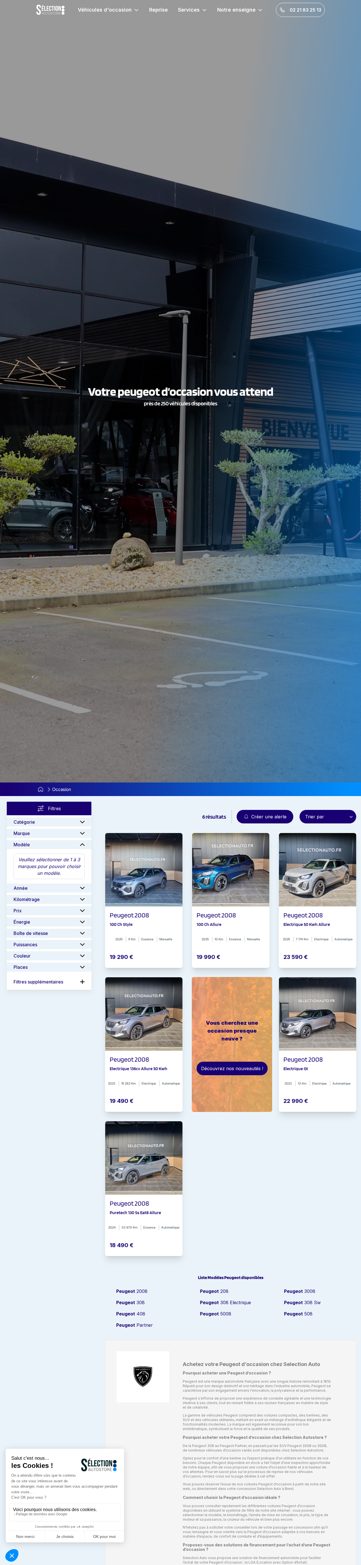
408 (130, 1314)
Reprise (158, 10)
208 (214, 1291)
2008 (132, 1291)
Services (189, 10)
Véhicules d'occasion (105, 10)
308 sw (302, 1302)
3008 (299, 1291)
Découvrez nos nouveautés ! (232, 1068)
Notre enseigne (236, 10)
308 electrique (225, 1302)
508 (298, 1314)
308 (130, 1302)
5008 (215, 1314)
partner (134, 1325)
